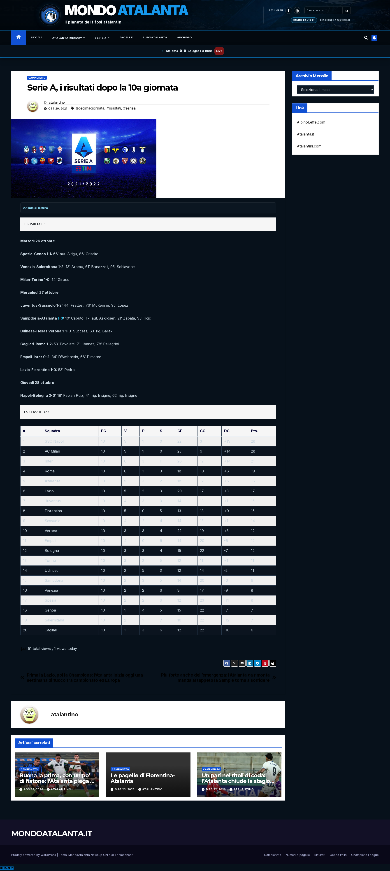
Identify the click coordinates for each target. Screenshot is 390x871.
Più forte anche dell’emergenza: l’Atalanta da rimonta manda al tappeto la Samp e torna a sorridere (215, 678)
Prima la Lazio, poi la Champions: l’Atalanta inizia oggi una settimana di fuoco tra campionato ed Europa (85, 678)
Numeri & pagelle (298, 855)
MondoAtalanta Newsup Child (89, 855)
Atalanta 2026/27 (67, 38)
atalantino (57, 102)
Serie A (101, 38)
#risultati (114, 108)
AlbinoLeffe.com (311, 122)
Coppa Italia (338, 855)
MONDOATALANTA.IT (51, 833)
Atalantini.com (309, 146)
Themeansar (123, 855)
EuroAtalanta (155, 37)
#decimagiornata (90, 108)
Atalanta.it (305, 134)
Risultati (319, 855)
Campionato (36, 77)
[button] (366, 37)
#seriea (129, 108)
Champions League (365, 855)
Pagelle (126, 37)
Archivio (184, 37)
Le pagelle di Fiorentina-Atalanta (143, 778)
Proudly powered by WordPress (34, 855)
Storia (36, 37)
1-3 (60, 318)
